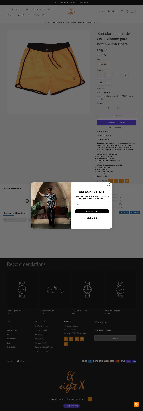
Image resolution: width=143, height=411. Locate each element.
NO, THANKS (92, 218)
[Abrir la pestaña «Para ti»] (136, 404)
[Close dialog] (109, 185)
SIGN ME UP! (92, 211)
